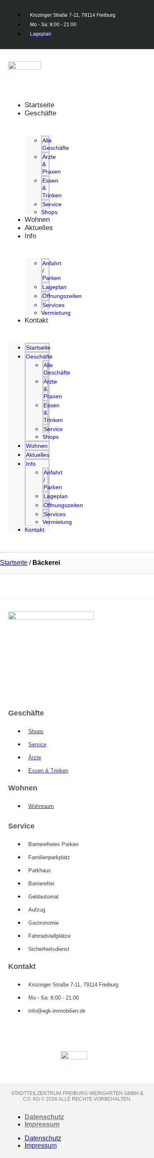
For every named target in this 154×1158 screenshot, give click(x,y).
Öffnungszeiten (62, 296)
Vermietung (56, 312)
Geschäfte (40, 113)
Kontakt (36, 320)
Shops (50, 436)
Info (30, 236)
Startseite (38, 347)
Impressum (42, 1124)
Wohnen (37, 445)
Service (52, 204)
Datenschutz (44, 1116)
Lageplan (54, 287)
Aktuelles (39, 228)
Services (53, 305)
